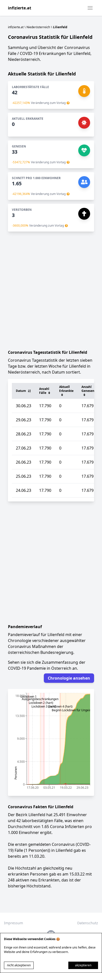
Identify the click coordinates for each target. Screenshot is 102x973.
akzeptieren (83, 965)
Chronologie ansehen (69, 678)
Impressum (13, 923)
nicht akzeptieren (19, 965)
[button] (90, 8)
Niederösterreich (38, 27)
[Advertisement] (51, 290)
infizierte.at (19, 8)
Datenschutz (87, 923)
